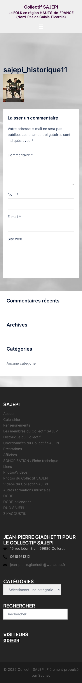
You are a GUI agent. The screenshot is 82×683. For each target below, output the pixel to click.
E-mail (14, 216)
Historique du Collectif (22, 437)
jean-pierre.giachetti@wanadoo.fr (37, 564)
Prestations (12, 449)
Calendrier (11, 419)
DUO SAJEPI (13, 508)
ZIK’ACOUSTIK (14, 513)
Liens (7, 466)
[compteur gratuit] (11, 640)
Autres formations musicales (26, 490)
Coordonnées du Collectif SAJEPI (31, 443)
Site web (15, 239)
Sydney (44, 675)
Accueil (9, 413)
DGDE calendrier (17, 502)
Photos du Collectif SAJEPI (25, 478)
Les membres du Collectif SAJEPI (31, 431)
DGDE (8, 496)
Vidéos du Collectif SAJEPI (25, 484)
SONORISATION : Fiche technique (30, 460)
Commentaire (20, 155)
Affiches (10, 455)
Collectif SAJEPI (41, 7)
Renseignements (16, 425)
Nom (13, 194)
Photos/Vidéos (15, 472)
